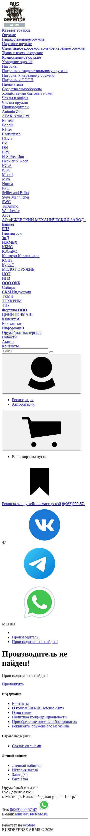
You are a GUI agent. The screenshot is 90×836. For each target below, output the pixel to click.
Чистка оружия (15, 102)
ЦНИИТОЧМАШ (17, 314)
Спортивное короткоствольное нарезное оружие (43, 48)
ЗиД (5, 238)
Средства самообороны (22, 89)
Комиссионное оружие (21, 57)
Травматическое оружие (22, 53)
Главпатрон (12, 233)
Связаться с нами (26, 746)
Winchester (11, 211)
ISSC (6, 170)
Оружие (9, 35)
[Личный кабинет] (41, 374)
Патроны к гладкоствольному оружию (35, 71)
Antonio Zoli (12, 111)
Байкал (8, 224)
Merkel (7, 174)
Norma (7, 183)
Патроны (10, 66)
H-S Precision (13, 156)
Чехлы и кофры (15, 98)
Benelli (7, 125)
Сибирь (8, 287)
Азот (6, 215)
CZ (4, 143)
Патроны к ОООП (18, 80)
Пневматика (12, 84)
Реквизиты (31, 504)
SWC (6, 202)
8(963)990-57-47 (23, 809)
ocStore (29, 825)
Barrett (7, 120)
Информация (13, 328)
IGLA (7, 165)
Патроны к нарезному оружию (28, 75)
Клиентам (10, 319)
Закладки (20, 774)
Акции (8, 341)
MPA (6, 179)
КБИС (7, 247)
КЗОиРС (9, 251)
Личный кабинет (26, 765)
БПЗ (5, 229)
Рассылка (20, 779)
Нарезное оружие (17, 44)
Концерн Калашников (21, 256)
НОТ (6, 274)
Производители (15, 107)
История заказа (25, 770)
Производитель (25, 637)
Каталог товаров (16, 30)
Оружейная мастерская (21, 332)
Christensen (11, 134)
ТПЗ (6, 305)
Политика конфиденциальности (39, 717)
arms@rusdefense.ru (31, 814)
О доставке (21, 712)
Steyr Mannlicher (15, 197)
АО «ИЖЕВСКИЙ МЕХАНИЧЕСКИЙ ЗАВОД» (44, 220)
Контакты (10, 346)
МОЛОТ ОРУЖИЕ (18, 269)
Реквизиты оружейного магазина (40, 726)
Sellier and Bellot (15, 193)
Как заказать (12, 323)
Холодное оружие (17, 62)
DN (5, 147)
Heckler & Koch (15, 161)
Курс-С (8, 265)
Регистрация (23, 400)
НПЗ (6, 278)
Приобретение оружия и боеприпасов (44, 721)
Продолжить (13, 684)
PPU (6, 188)
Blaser (7, 129)
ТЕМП (8, 296)
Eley (5, 152)
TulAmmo (10, 206)
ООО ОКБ (11, 283)
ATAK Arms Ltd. (16, 116)
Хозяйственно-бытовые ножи (27, 93)
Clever (7, 138)
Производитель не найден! (35, 641)
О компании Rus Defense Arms (38, 708)
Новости (9, 337)
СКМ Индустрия (16, 292)
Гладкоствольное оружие (23, 39)
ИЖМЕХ (10, 242)
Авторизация (23, 404)
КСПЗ (7, 260)
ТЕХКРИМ (12, 301)
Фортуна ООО (14, 310)
